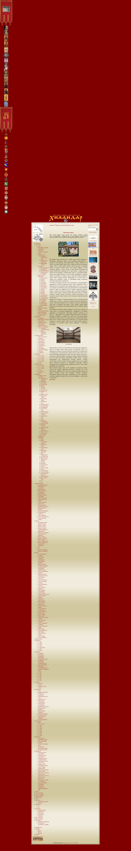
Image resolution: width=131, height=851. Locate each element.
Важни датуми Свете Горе (44, 272)
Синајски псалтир (42, 715)
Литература (38, 820)
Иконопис (37, 652)
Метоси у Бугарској (42, 549)
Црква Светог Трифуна (44, 459)
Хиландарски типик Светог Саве (43, 761)
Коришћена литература (43, 821)
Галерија (37, 828)
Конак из (43, 387)
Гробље (42, 466)
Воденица (43, 463)
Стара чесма (44, 433)
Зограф (42, 289)
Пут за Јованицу (39, 818)
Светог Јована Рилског (43, 516)
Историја (40, 266)
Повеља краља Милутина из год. (43, 772)
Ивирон (43, 280)
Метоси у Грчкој (42, 525)
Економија (37, 808)
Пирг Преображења (44, 454)
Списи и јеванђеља (42, 719)
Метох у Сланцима (42, 538)
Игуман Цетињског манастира (43, 332)
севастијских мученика (42, 513)
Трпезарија (43, 383)
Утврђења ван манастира (41, 436)
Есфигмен (43, 302)
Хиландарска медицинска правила (43, 747)
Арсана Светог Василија (44, 474)
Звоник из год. (43, 425)
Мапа (42, 439)
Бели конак (43, 434)
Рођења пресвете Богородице (42, 491)
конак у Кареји (44, 467)
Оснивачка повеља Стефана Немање (42, 759)
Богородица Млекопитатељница (42, 658)
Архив (39, 685)
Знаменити (38, 804)
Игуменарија (44, 384)
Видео (39, 831)
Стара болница (44, 423)
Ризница (37, 682)
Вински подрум (44, 476)
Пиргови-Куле (38, 639)
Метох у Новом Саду (43, 541)
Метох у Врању (41, 539)
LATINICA (89, 225)
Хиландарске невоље (43, 801)
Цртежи (40, 833)
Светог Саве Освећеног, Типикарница (41, 558)
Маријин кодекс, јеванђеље (42, 708)
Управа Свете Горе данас (44, 261)
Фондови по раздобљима (41, 694)
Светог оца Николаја (43, 511)
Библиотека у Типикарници (41, 701)
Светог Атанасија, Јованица (42, 582)
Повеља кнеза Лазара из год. (43, 780)
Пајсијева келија (45, 404)
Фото (39, 830)
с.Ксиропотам (41, 348)
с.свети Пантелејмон (43, 349)
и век (41, 355)
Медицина (37, 736)
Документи (38, 751)
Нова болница (44, 465)
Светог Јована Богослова (41, 577)
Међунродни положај (44, 264)
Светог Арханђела (42, 580)
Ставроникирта (44, 298)
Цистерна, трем (44, 427)
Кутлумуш (43, 285)
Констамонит (44, 305)
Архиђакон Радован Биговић (45, 328)
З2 (38, 807)
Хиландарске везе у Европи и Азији (42, 523)
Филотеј (43, 293)
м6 (38, 547)
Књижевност (38, 721)
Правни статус (41, 254)
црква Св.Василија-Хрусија (44, 442)
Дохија (42, 385)
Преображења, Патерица (41, 561)
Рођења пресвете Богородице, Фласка (43, 574)
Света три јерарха (42, 637)
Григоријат (43, 301)
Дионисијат (43, 283)
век (39, 362)
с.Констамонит (41, 342)
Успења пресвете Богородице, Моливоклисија (42, 568)
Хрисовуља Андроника (41, 786)
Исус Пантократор (42, 664)
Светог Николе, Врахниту (42, 587)
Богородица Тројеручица (41, 655)
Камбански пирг (45, 411)
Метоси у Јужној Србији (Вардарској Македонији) (42, 529)
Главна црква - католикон (41, 487)
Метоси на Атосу (42, 526)
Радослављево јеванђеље (41, 717)
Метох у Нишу (41, 536)
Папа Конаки (41, 629)
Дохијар (43, 290)
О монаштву (41, 318)
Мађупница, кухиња (44, 396)
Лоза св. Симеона (39, 794)
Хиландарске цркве (42, 485)
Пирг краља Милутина (44, 451)
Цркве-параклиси (39, 483)
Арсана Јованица (45, 472)
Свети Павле (44, 296)
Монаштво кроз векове (43, 319)
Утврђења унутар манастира (42, 376)
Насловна (37, 243)
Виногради (40, 813)
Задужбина (38, 800)
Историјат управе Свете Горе (44, 257)
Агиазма (43, 462)
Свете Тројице (41, 489)
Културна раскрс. (39, 795)
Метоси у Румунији (42, 551)
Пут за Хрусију (39, 817)
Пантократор (44, 286)
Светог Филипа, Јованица (42, 620)
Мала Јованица (41, 601)
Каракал (43, 292)
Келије (37, 552)
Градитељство (38, 364)
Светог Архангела (42, 498)
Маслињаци (41, 811)
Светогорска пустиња (43, 311)
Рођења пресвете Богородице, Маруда (43, 564)
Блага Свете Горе (42, 312)
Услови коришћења (73, 842)
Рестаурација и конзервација (41, 704)
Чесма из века (45, 431)
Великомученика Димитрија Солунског (43, 505)
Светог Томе (41, 613)
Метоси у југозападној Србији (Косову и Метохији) (43, 534)
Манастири (40, 276)
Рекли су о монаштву (43, 326)
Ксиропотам (44, 288)
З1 (38, 805)
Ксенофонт (43, 299)
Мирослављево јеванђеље (41, 711)
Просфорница (44, 407)
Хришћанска (44, 269)
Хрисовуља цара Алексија (42, 753)
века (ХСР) (41, 647)
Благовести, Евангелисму (41, 599)
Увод (39, 246)
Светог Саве (41, 503)
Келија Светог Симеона (44, 413)
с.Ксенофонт (41, 344)
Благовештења (41, 493)
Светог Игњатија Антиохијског (42, 609)
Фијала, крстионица (43, 429)
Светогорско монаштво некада (42, 321)
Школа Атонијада (42, 313)
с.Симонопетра (41, 345)
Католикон (43, 381)
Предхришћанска (45, 267)
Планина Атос (41, 315)
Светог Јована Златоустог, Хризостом (43, 593)
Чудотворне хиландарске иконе (42, 666)
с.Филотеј (40, 351)
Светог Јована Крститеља (41, 603)
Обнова (40, 372)
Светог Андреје (42, 614)
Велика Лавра (44, 277)
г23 (42, 482)
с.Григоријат (41, 341)
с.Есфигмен (41, 352)
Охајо (36, 798)
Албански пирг (44, 456)
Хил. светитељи (39, 793)
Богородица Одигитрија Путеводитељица (42, 662)
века (40, 641)
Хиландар (43, 282)
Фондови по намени (43, 692)
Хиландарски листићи (43, 706)
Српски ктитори (39, 335)
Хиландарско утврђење (44, 379)
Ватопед (43, 279)
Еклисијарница (44, 406)
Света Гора (38, 244)
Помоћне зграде (42, 810)
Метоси (37, 521)
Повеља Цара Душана (43, 770)
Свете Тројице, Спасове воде (41, 590)
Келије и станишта (42, 308)
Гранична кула (44, 457)
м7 (38, 548)
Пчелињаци (41, 814)
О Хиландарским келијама (42, 554)
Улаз (42, 418)
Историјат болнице (42, 749)
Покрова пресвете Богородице (42, 495)
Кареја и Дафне (41, 275)
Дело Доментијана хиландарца (42, 783)
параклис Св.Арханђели (44, 420)
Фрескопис (38, 640)
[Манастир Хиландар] (38, 241)
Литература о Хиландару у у (43, 824)
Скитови (40, 306)
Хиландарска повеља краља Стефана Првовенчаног (43, 767)
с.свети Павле (41, 339)
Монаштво (37, 316)
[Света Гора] (38, 231)
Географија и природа (43, 247)
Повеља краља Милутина (41, 777)
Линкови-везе (38, 827)
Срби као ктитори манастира (42, 337)
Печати (37, 791)
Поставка (40, 683)
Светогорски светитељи (41, 249)
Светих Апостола (42, 502)
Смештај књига (41, 699)
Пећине (40, 309)
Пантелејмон (44, 303)
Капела (42, 469)
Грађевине (37, 374)
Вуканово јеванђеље (43, 713)
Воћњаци (40, 816)
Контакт (37, 834)
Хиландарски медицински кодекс (42, 738)
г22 (42, 480)
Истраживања (38, 797)
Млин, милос (41, 616)
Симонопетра (44, 295)
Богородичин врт (45, 270)
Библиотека (38, 689)
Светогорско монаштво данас (42, 324)
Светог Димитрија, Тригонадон (42, 631)
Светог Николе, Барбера (42, 596)
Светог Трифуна (42, 515)
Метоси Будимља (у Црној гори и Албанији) (42, 544)
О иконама (40, 653)
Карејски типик (42, 764)
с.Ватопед (40, 347)
